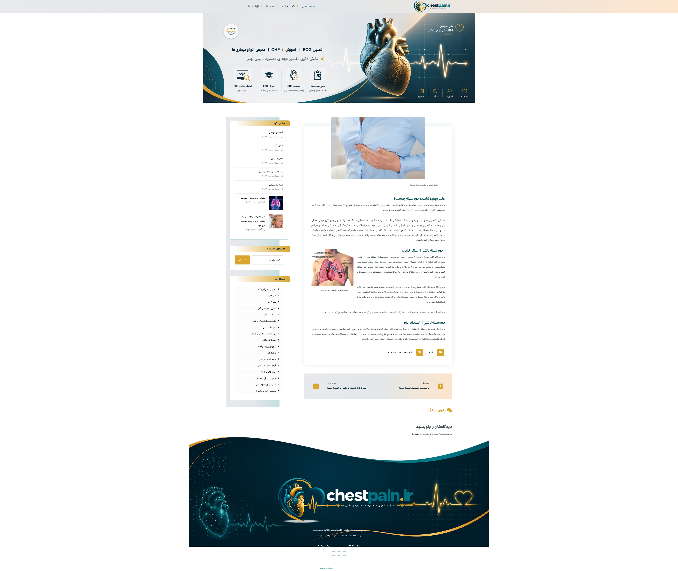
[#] (344, 553)
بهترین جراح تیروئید (267, 289)
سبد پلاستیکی (276, 185)
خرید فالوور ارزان (268, 372)
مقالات (431, 352)
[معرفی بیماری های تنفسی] (276, 202)
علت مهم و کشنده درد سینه (400, 352)
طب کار (272, 296)
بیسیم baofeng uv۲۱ (266, 391)
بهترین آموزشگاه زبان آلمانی (263, 334)
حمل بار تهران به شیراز (266, 378)
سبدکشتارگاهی (268, 340)
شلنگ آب (271, 353)
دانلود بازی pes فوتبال (265, 385)
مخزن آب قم (277, 146)
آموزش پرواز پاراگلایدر (266, 346)
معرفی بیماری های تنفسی (252, 198)
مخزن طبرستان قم (267, 308)
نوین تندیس (277, 159)
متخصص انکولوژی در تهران (263, 321)
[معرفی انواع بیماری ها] (432, 6)
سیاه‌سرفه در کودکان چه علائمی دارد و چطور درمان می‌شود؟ (253, 221)
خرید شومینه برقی (267, 359)
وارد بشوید (418, 434)
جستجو (242, 260)
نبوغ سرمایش (269, 315)
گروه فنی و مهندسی (326, 568)
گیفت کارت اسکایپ (267, 365)
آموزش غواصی (276, 132)
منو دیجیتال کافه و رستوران (270, 172)
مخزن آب (272, 302)
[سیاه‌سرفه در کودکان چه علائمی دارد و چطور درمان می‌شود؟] (276, 221)
